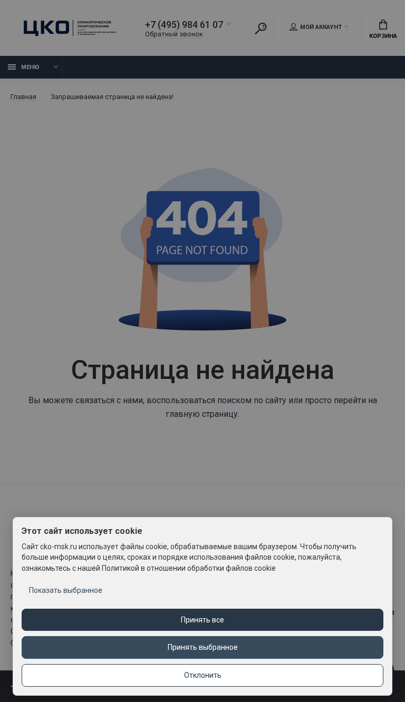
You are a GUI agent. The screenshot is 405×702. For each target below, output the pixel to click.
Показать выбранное (65, 590)
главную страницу (202, 414)
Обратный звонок (174, 34)
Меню (30, 67)
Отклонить (202, 675)
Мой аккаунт (321, 27)
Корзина (383, 36)
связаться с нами (109, 400)
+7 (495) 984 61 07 (184, 24)
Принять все (202, 620)
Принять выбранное (203, 647)
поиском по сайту (251, 400)
